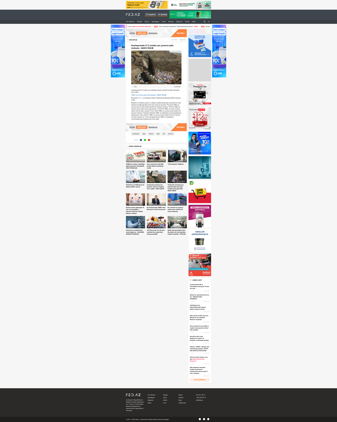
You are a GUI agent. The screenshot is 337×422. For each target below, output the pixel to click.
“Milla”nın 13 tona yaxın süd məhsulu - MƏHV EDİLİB (148, 95)
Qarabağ (164, 14)
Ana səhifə (174, 40)
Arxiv (164, 403)
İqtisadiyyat (155, 21)
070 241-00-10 (200, 395)
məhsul (151, 134)
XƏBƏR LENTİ (197, 280)
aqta (144, 134)
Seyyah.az (152, 14)
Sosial (164, 21)
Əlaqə (149, 403)
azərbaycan (135, 134)
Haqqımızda (182, 403)
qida (158, 134)
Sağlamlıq (182, 40)
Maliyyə (139, 21)
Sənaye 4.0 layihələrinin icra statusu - (180, 26)
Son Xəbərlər (130, 21)
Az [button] (209, 21)
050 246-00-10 (201, 397)
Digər (194, 21)
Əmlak (187, 21)
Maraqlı (170, 21)
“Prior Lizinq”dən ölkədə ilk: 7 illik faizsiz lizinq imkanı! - (137, 26)
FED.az (140, 98)
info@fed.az (199, 400)
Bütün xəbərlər (199, 380)
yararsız (170, 134)
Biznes (147, 21)
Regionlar (179, 21)
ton (164, 134)
